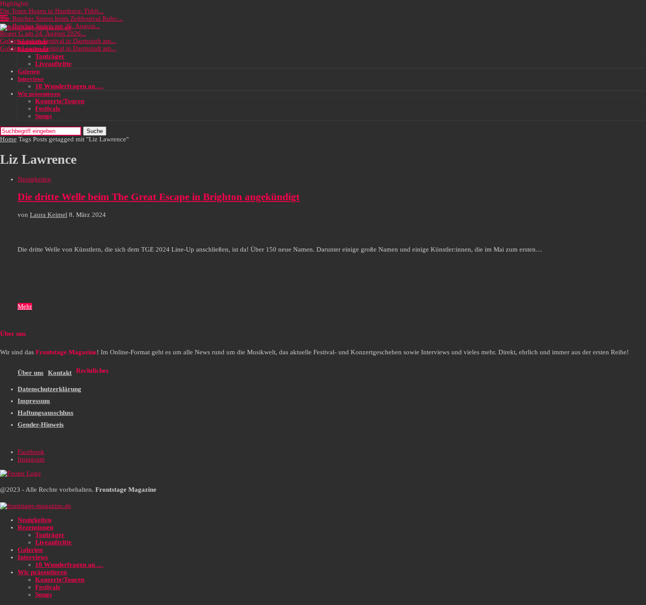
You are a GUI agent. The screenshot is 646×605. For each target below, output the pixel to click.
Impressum (34, 400)
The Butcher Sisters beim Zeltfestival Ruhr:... (61, 18)
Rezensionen (33, 49)
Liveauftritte (53, 63)
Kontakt (60, 372)
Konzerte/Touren (59, 100)
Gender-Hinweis (41, 424)
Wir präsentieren (39, 93)
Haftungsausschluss (45, 412)
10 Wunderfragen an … (69, 86)
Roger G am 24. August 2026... (43, 33)
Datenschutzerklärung (49, 389)
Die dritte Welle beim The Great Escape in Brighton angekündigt (159, 196)
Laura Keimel (48, 214)
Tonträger (50, 56)
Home (8, 139)
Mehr (25, 306)
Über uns (31, 372)
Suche (95, 131)
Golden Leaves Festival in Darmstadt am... (58, 40)
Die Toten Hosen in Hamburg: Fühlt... (52, 10)
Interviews (31, 79)
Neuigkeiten (32, 41)
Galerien (29, 71)
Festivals (47, 108)
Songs (43, 115)
